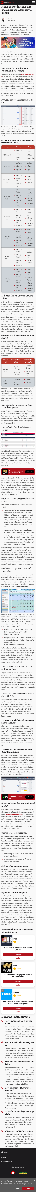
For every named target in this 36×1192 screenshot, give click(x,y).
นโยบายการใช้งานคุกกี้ (6, 1162)
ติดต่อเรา (3, 1157)
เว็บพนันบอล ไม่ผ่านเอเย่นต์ (13, 814)
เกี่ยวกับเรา (4, 1152)
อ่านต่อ (17, 1188)
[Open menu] (33, 2)
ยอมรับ (28, 1188)
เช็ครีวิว (18, 958)
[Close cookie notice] (34, 1180)
